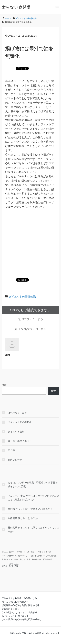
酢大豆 (4, 566)
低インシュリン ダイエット (15, 616)
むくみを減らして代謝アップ (16, 602)
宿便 (16, 559)
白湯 (28, 559)
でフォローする (32, 319)
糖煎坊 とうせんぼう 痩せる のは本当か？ (30, 509)
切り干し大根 (36, 556)
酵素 (14, 565)
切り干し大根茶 (50, 556)
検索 (4, 385)
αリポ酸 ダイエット (11, 609)
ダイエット (31, 552)
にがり (12, 552)
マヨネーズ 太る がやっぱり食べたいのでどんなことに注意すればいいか (33, 497)
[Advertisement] (30, 243)
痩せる (22, 559)
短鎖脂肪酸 (36, 559)
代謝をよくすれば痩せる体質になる (19, 598)
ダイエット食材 (16, 431)
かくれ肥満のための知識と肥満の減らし (21, 619)
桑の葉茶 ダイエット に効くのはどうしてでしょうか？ (33, 529)
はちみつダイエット (18, 412)
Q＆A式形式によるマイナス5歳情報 (19, 612)
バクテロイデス (44, 552)
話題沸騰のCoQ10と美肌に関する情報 (20, 605)
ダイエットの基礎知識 (22, 296)
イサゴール (21, 552)
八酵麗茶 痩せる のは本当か (23, 518)
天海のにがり (7, 559)
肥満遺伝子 (47, 559)
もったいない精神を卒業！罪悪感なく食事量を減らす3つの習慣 (33, 484)
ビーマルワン (23, 556)
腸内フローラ (15, 459)
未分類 (11, 450)
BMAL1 (5, 552)
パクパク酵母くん (9, 556)
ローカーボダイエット (20, 441)
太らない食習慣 (16, 7)
